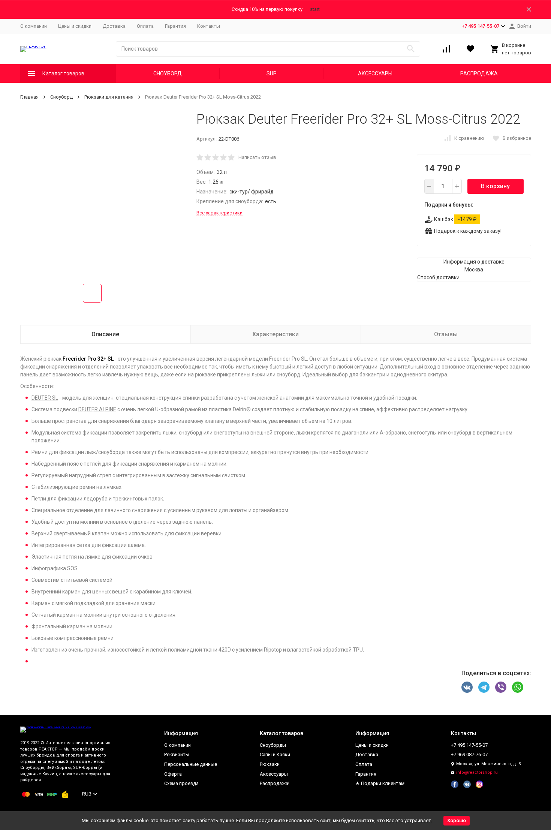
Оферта (173, 774)
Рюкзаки (270, 764)
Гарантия (175, 26)
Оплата (145, 26)
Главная (29, 97)
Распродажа (479, 73)
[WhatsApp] (517, 687)
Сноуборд (167, 73)
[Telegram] (484, 687)
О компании (33, 26)
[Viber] (500, 687)
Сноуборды (273, 745)
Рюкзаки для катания (108, 97)
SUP (272, 73)
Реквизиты (176, 754)
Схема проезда (181, 783)
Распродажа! (274, 783)
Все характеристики (219, 213)
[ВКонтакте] (467, 687)
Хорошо (456, 820)
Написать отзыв (257, 157)
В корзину (495, 186)
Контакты (208, 26)
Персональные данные (190, 764)
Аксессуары (375, 73)
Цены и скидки (74, 26)
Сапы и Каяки (275, 754)
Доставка (114, 26)
